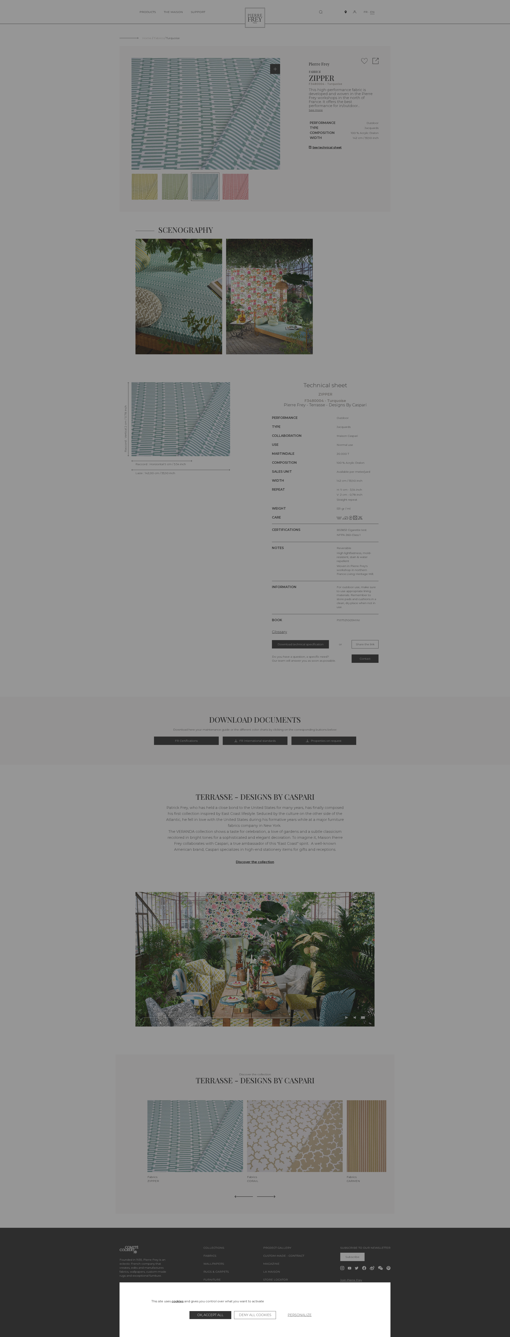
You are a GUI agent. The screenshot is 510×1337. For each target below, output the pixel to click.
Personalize (300, 1315)
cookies (177, 1301)
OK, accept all (210, 1315)
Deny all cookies (255, 1315)
